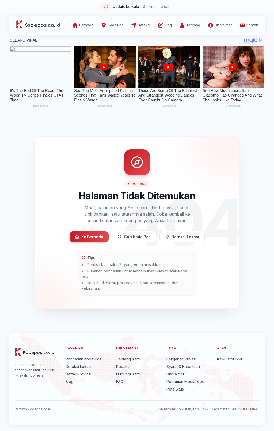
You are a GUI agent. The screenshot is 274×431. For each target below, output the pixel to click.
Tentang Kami (128, 359)
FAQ (119, 381)
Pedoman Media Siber (186, 381)
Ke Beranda (92, 236)
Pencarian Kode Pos (83, 359)
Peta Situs (175, 389)
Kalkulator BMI (229, 359)
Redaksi (123, 366)
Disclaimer (175, 374)
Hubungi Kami (128, 374)
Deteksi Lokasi (185, 236)
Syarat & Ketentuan (183, 366)
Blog (70, 381)
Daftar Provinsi (78, 374)
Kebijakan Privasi (181, 359)
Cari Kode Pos (137, 236)
